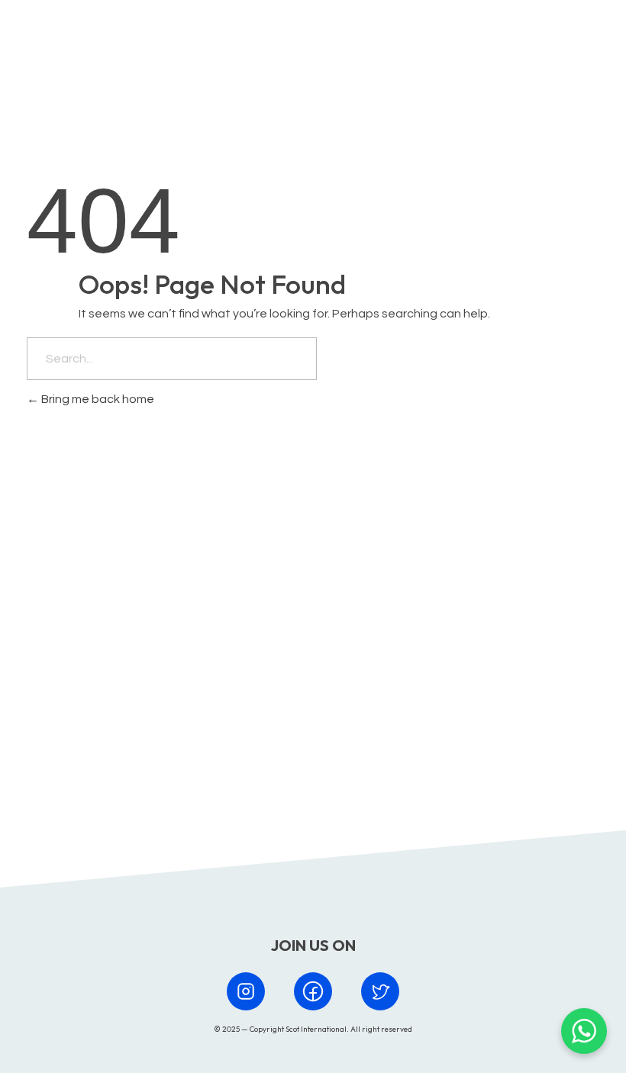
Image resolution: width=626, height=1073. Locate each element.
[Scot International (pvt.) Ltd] (94, 41)
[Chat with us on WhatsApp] (584, 1031)
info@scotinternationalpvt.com (419, 703)
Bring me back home (96, 399)
